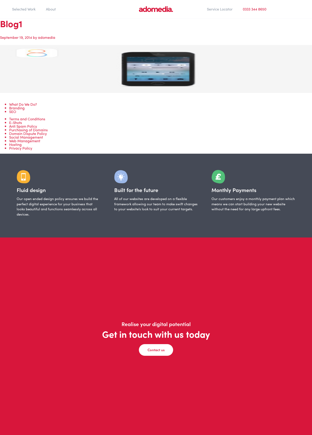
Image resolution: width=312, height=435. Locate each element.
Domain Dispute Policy (28, 133)
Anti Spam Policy (23, 126)
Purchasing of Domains (28, 129)
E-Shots (15, 122)
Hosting (15, 144)
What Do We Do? (23, 104)
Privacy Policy (20, 148)
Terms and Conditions (27, 118)
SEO (12, 111)
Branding (17, 108)
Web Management (24, 140)
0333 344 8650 (254, 9)
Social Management (26, 137)
